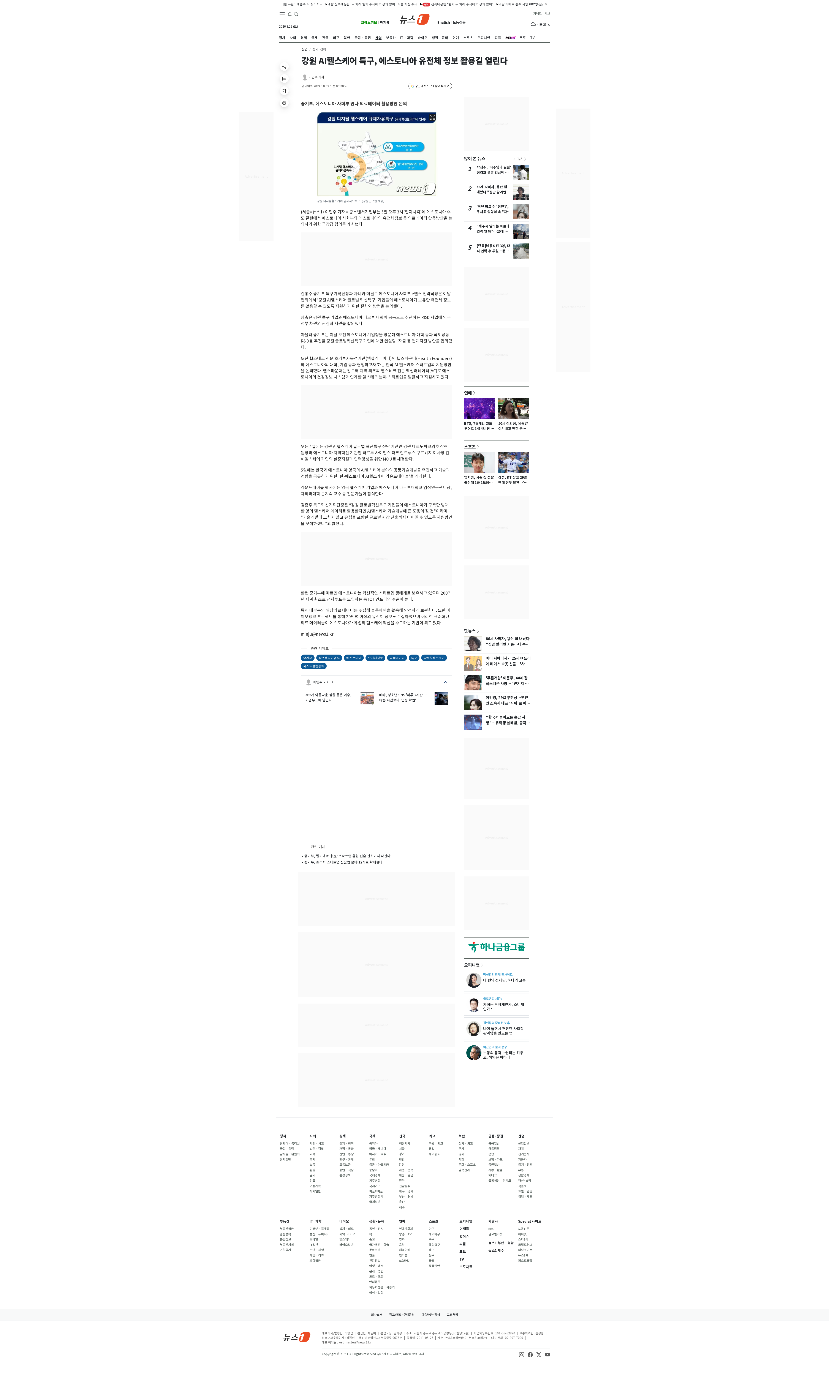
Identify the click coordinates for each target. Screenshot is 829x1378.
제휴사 (493, 1221)
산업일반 (523, 1144)
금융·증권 (495, 1136)
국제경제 (374, 1175)
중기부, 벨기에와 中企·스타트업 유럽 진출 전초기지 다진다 (347, 856)
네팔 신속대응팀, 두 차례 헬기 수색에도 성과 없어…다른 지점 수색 (323, 4)
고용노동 (345, 1165)
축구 (431, 1239)
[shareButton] (284, 66)
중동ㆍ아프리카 (379, 1165)
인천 (402, 1160)
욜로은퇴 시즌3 (492, 999)
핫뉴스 (470, 631)
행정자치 (404, 1144)
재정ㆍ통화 (346, 1149)
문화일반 (374, 1250)
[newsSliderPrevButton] (514, 159)
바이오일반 (346, 1245)
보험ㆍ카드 (495, 1160)
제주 (402, 1207)
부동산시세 (287, 1245)
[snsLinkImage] (521, 1354)
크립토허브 (369, 22)
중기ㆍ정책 (525, 1165)
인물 (312, 1181)
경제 (342, 1136)
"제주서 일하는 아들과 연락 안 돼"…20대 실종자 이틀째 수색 (493, 231)
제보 (547, 14)
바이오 (344, 1221)
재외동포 (434, 1154)
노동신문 (459, 22)
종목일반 (434, 1266)
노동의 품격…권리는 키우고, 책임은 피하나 (503, 1055)
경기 (402, 1154)
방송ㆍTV (405, 1234)
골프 (431, 1261)
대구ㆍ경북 (406, 1191)
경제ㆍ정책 (346, 1144)
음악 (402, 1245)
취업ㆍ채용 (525, 1197)
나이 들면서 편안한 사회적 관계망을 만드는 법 (503, 1031)
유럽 (372, 1160)
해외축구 (434, 1245)
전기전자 (523, 1154)
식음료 (522, 1186)
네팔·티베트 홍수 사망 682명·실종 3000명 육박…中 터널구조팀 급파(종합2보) (502, 4)
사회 (313, 1136)
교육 (312, 1154)
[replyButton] (284, 78)
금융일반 (494, 1144)
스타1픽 (523, 1239)
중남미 (373, 1170)
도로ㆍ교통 (376, 1277)
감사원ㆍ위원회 (290, 1154)
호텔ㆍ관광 (525, 1191)
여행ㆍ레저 (376, 1266)
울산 (402, 1202)
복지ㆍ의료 (346, 1229)
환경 (312, 1170)
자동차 (522, 1160)
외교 (432, 1136)
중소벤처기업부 (329, 658)
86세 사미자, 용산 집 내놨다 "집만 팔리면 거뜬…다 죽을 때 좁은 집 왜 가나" (507, 644)
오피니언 (472, 965)
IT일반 (314, 1245)
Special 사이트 (529, 1221)
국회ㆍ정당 (287, 1149)
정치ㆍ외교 (466, 1144)
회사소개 (376, 1315)
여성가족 (315, 1186)
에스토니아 (353, 658)
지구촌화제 (376, 1197)
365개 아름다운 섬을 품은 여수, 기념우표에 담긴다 (328, 697)
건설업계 (285, 1250)
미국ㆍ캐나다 (377, 1149)
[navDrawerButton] (282, 14)
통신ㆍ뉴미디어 (319, 1234)
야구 (431, 1229)
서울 (402, 1149)
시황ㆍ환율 (495, 1170)
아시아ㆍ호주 (377, 1154)
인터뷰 (403, 1255)
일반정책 (285, 1234)
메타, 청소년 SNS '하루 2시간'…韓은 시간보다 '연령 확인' (403, 697)
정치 (283, 1136)
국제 (372, 1136)
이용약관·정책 (430, 1315)
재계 (521, 1149)
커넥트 (537, 14)
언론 (372, 1255)
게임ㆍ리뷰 (317, 1255)
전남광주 (404, 1186)
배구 (431, 1250)
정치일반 (285, 1160)
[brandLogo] (414, 19)
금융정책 (494, 1149)
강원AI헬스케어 (434, 658)
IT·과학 (315, 1221)
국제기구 (374, 1186)
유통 (521, 1170)
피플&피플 (376, 1191)
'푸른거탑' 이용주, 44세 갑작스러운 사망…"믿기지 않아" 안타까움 (507, 684)
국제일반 (374, 1202)
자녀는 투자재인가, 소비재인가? (503, 1007)
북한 (462, 1136)
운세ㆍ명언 (376, 1271)
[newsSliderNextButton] (525, 159)
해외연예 (404, 1250)
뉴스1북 (523, 1255)
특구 (414, 658)
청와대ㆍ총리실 (290, 1144)
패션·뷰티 (524, 1181)
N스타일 (404, 1261)
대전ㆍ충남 (406, 1175)
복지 (312, 1160)
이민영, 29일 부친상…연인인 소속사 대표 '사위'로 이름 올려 (508, 703)
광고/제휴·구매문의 (401, 1315)
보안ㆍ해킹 (317, 1250)
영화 (402, 1239)
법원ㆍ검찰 (317, 1149)
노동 (312, 1165)
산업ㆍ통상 (346, 1154)
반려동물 (374, 1282)
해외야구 (434, 1234)
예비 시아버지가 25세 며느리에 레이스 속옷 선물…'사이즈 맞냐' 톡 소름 (508, 664)
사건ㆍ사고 (317, 1144)
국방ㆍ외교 (436, 1144)
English (443, 22)
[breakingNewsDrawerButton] (290, 14)
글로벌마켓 (495, 1234)
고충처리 (452, 1315)
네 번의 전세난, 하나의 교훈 (504, 980)
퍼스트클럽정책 (313, 666)
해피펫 (385, 22)
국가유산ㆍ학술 (379, 1245)
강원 (402, 1165)
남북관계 (464, 1170)
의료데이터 (397, 658)
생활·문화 (376, 1221)
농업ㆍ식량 (346, 1170)
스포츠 (470, 447)
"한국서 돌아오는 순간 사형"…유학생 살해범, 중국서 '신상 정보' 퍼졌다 (508, 723)
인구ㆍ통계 (346, 1160)
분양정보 (285, 1239)
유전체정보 (375, 658)
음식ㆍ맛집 (376, 1292)
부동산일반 (287, 1229)
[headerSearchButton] (296, 14)
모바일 (314, 1239)
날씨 (312, 1175)
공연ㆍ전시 (376, 1229)
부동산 (285, 1221)
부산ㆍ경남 (406, 1197)
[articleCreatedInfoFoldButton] (345, 86)
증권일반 (494, 1165)
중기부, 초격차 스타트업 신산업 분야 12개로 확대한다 (343, 862)
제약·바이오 (347, 1234)
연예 (468, 393)
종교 (372, 1239)
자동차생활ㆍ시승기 (382, 1287)
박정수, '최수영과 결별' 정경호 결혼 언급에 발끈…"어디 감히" (494, 172)
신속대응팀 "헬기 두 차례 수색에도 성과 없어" (409, 4)
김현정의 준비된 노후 (496, 1023)
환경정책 (345, 1175)
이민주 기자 (316, 77)
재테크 (492, 1175)
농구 (431, 1255)
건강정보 (374, 1261)
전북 (402, 1181)
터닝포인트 (525, 1250)
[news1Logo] (297, 1337)
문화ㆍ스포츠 (467, 1165)
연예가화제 (406, 1229)
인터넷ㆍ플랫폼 (319, 1229)
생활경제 (523, 1175)
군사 (461, 1149)
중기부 (307, 658)
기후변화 (374, 1181)
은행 (491, 1154)
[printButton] (284, 102)
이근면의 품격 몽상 (495, 1047)
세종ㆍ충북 (406, 1170)
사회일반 (315, 1191)
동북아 (373, 1144)
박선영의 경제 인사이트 (498, 974)
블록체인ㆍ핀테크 (499, 1181)
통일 (431, 1149)
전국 (402, 1136)
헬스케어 (345, 1239)
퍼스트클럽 (525, 1261)
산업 (305, 49)
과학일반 (315, 1261)
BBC (491, 1229)
